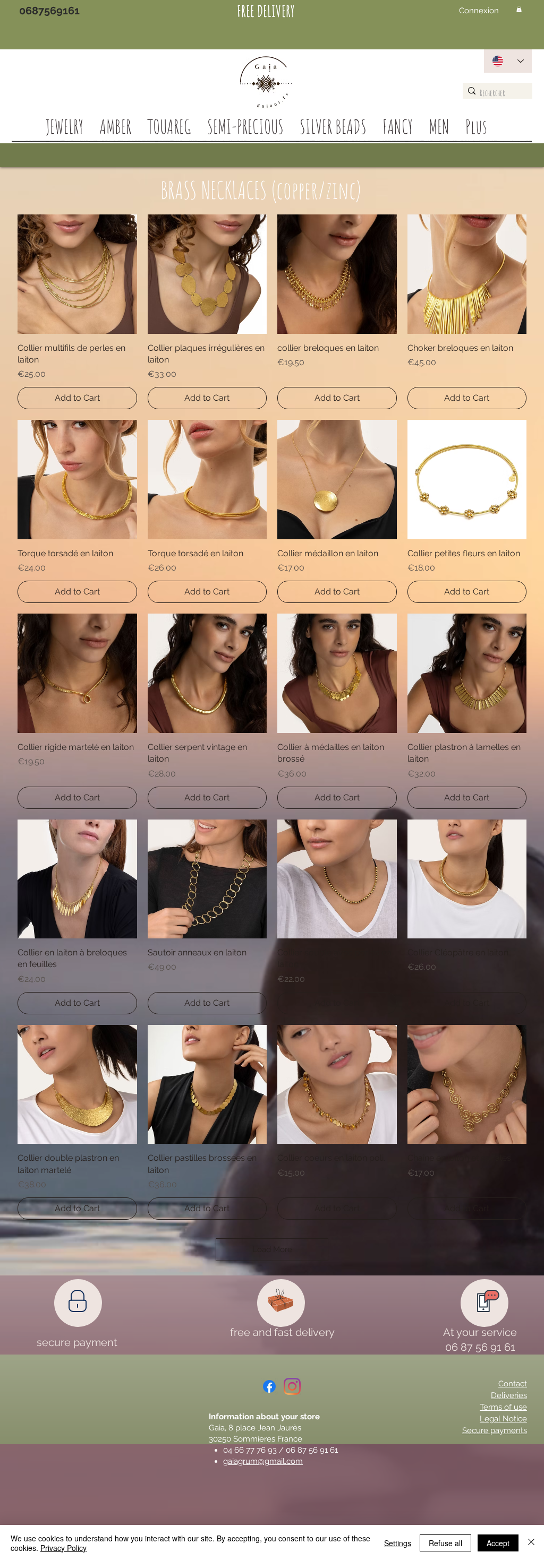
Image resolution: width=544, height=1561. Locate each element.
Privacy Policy (63, 1547)
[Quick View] (77, 274)
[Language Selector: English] (508, 61)
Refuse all (445, 1543)
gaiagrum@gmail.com (263, 1461)
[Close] (531, 1543)
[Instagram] (292, 1386)
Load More (272, 1249)
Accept (498, 1543)
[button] (519, 9)
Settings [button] (397, 1543)
